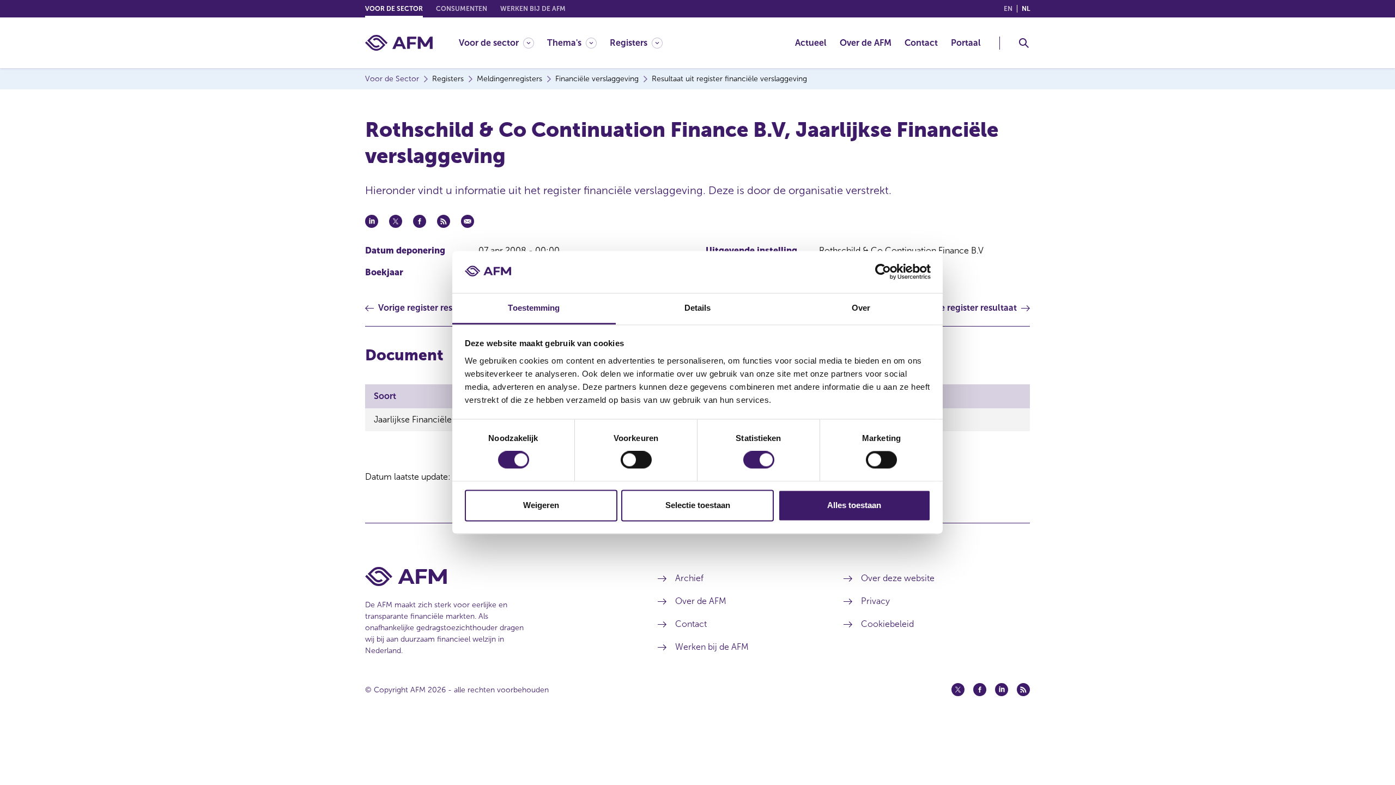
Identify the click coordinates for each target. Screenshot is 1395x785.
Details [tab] (697, 307)
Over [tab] (861, 307)
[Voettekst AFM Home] (495, 576)
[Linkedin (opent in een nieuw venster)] (1001, 689)
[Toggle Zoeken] (1023, 43)
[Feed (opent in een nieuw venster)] (1023, 689)
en (1008, 9)
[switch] (636, 460)
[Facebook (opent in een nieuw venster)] (979, 689)
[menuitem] (503, 42)
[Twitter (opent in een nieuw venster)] (958, 689)
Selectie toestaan (697, 505)
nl (1026, 9)
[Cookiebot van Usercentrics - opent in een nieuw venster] (883, 272)
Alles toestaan (854, 505)
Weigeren (541, 505)
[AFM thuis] (399, 43)
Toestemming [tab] (534, 307)
